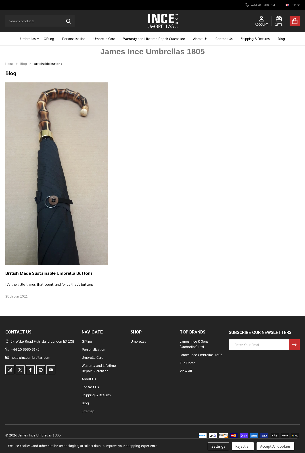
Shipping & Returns (255, 38)
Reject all (242, 446)
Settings (218, 446)
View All (186, 370)
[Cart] (295, 21)
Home (9, 63)
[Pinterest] (40, 370)
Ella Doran (187, 362)
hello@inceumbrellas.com (30, 357)
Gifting (49, 38)
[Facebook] (30, 370)
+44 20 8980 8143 (25, 349)
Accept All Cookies (275, 446)
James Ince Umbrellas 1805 (201, 354)
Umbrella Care (104, 38)
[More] (36, 38)
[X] (20, 370)
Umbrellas (28, 38)
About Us (200, 38)
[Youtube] (51, 370)
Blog (281, 38)
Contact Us (224, 38)
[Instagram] (9, 370)
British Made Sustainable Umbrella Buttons (48, 273)
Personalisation (74, 38)
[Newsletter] (294, 344)
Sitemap (88, 411)
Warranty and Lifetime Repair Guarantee (154, 38)
